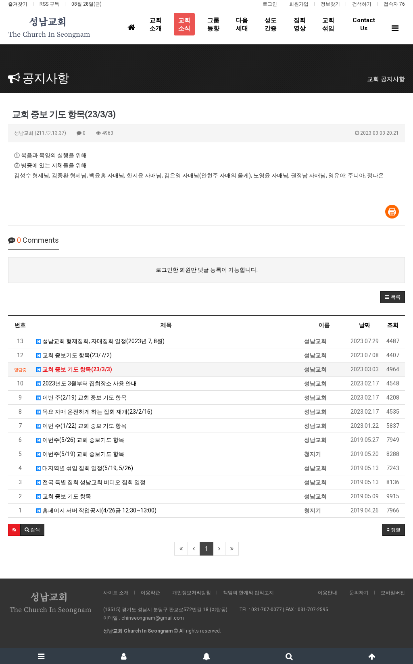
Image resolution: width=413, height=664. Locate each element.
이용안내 (327, 592)
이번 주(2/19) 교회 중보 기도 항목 (84, 397)
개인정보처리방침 (191, 592)
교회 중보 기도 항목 (66, 496)
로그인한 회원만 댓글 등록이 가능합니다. (207, 269)
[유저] (124, 656)
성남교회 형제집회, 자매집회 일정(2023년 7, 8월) (103, 341)
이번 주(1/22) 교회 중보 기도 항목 (84, 426)
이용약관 (150, 592)
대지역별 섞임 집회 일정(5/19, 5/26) (87, 468)
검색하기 (361, 4)
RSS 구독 (49, 4)
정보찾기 (330, 4)
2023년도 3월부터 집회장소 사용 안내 (89, 383)
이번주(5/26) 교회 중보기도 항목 (82, 440)
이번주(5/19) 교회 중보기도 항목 (82, 454)
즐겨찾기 (17, 4)
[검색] (289, 656)
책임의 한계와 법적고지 (248, 592)
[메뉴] (41, 656)
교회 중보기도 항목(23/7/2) (76, 355)
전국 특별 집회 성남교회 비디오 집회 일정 (93, 482)
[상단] (371, 656)
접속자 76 (394, 4)
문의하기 (359, 592)
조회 (392, 325)
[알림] (206, 656)
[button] (392, 297)
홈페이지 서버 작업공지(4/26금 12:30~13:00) (98, 510)
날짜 (364, 325)
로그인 (270, 4)
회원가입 (299, 4)
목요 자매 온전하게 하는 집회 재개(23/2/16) (96, 411)
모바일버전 (393, 592)
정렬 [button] (395, 530)
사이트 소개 (116, 592)
